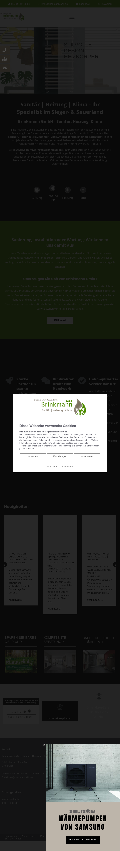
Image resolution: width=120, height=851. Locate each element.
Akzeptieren (87, 456)
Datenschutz (52, 466)
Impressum (67, 466)
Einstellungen (60, 456)
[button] (83, 840)
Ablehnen (33, 456)
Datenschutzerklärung (61, 445)
